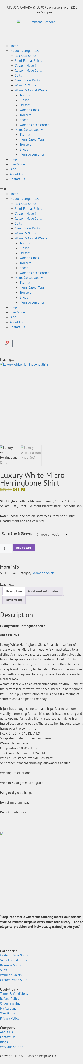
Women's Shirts (43, 573)
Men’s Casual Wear (28, 129)
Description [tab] (14, 591)
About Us (16, 174)
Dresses (25, 105)
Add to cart (23, 548)
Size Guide (17, 164)
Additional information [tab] (43, 591)
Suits (18, 75)
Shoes (24, 120)
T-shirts (25, 95)
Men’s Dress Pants (27, 80)
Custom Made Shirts (29, 65)
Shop (13, 159)
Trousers (25, 115)
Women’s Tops (29, 110)
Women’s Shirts (25, 85)
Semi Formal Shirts (28, 60)
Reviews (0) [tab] (14, 600)
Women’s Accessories (34, 125)
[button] (41, 189)
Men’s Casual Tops (32, 139)
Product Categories (23, 51)
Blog (13, 169)
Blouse (24, 100)
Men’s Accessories (32, 154)
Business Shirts (25, 56)
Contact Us (17, 179)
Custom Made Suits (28, 70)
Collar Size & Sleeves (17, 533)
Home (14, 46)
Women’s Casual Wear (30, 90)
